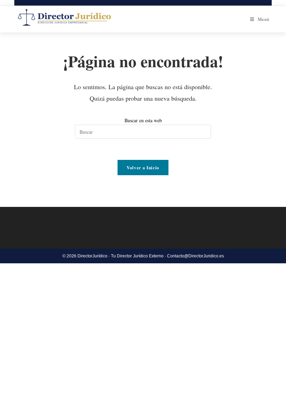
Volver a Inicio (143, 167)
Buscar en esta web (143, 120)
